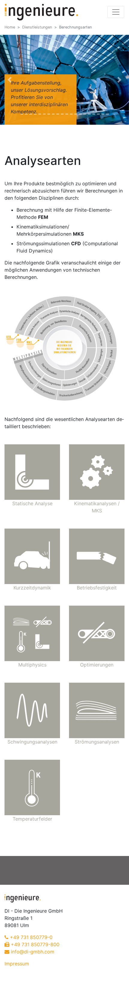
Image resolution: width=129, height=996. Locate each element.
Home (9, 27)
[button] (10, 80)
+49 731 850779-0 (31, 937)
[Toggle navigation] (115, 12)
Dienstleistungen (37, 27)
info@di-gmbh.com (32, 952)
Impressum (16, 964)
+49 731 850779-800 (35, 944)
